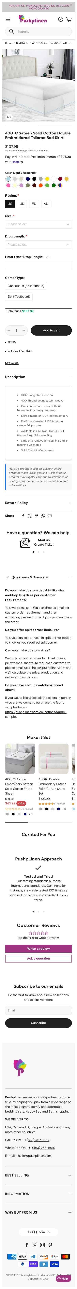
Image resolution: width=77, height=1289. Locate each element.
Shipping (22, 150)
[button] (38, 31)
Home (8, 43)
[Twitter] (30, 516)
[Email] (50, 516)
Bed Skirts (22, 43)
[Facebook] (23, 516)
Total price (14, 311)
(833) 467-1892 (38, 1140)
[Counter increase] (23, 330)
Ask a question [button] (38, 958)
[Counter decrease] (8, 330)
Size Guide (12, 363)
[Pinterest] (36, 516)
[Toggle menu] (8, 19)
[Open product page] (20, 759)
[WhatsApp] (43, 516)
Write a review (38, 949)
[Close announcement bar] (71, 5)
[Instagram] (42, 1245)
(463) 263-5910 (43, 1148)
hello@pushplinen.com (34, 1156)
